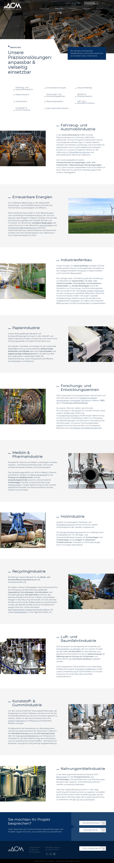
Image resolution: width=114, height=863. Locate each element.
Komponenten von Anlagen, (68, 649)
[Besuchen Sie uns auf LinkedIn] (50, 854)
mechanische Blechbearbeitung (22, 228)
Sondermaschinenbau (69, 416)
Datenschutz (60, 861)
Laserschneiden (46, 225)
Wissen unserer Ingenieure (92, 291)
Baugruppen (62, 777)
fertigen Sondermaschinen (72, 532)
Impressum (51, 861)
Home (67, 3)
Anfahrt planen (35, 852)
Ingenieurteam (14, 485)
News (73, 3)
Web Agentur (69, 861)
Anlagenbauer (21, 612)
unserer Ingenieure (16, 721)
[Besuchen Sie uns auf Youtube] (54, 854)
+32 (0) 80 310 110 (90, 830)
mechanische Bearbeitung (27, 736)
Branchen (59, 8)
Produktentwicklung (65, 525)
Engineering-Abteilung (85, 669)
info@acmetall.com (53, 847)
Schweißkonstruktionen (79, 152)
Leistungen (44, 8)
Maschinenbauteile (38, 475)
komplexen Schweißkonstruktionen (86, 428)
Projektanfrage (90, 3)
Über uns (86, 8)
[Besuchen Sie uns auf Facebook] (47, 854)
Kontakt (80, 3)
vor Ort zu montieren (85, 799)
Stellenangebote (91, 848)
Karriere (99, 8)
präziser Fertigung (82, 400)
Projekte (73, 8)
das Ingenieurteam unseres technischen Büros (28, 610)
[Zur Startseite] (12, 6)
